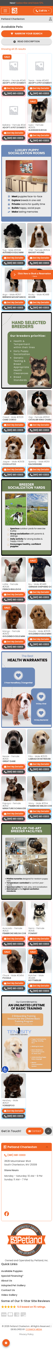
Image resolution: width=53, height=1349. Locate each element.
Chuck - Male (13, 975)
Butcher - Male (36, 976)
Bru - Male (37, 584)
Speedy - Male (38, 461)
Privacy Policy (26, 1334)
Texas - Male (38, 80)
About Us (6, 1280)
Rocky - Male (38, 294)
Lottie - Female (10, 585)
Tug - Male (12, 250)
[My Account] (50, 19)
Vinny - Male (38, 803)
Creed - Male (13, 417)
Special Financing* (12, 1276)
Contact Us (8, 1290)
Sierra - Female (36, 929)
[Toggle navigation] (5, 11)
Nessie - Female (11, 757)
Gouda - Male (39, 631)
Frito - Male (37, 756)
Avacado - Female (12, 929)
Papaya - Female (12, 804)
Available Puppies (12, 1271)
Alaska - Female (15, 80)
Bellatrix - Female (15, 124)
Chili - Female (39, 250)
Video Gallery (9, 1295)
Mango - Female (11, 632)
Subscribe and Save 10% (29, 3)
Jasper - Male (13, 461)
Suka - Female (35, 126)
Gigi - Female (39, 417)
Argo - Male (12, 294)
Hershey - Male (10, 1101)
